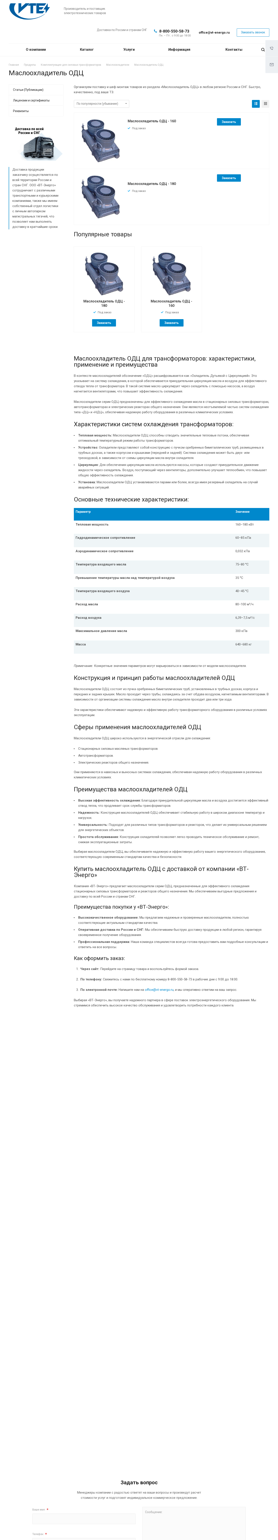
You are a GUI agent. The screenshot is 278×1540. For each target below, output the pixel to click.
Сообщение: (153, 1512)
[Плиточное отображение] (265, 104)
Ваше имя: (40, 1509)
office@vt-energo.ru (214, 32)
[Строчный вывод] (256, 104)
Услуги (129, 49)
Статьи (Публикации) (28, 89)
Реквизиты (21, 111)
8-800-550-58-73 (174, 31)
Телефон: (39, 1534)
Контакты (233, 49)
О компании (36, 49)
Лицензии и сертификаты (31, 100)
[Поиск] (263, 49)
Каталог (87, 49)
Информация (179, 49)
